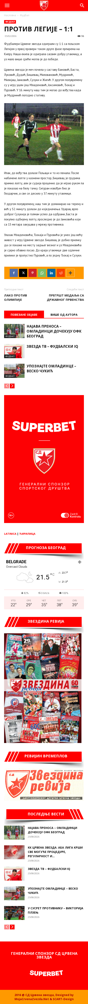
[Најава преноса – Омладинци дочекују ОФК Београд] (14, 331)
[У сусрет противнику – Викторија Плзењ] (14, 913)
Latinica (10, 534)
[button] (7, 5)
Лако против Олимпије (15, 297)
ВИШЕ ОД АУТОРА (64, 315)
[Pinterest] (32, 273)
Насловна (10, 15)
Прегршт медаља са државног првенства (65, 297)
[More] (70, 273)
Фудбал (24, 15)
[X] (23, 273)
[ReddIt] (61, 273)
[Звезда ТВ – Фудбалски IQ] (14, 351)
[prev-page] (6, 386)
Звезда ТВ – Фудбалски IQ (52, 346)
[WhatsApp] (42, 273)
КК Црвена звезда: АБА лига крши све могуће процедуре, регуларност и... (55, 852)
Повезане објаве (24, 315)
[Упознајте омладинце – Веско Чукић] (14, 371)
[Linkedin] (51, 273)
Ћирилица (27, 534)
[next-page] (12, 386)
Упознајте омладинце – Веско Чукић (51, 368)
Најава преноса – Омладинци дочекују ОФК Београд (54, 331)
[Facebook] (14, 273)
